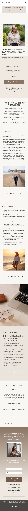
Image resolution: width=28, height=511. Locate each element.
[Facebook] (12, 506)
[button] (25, 3)
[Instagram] (16, 506)
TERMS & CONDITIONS (20, 502)
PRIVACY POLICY (12, 502)
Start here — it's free (14, 10)
